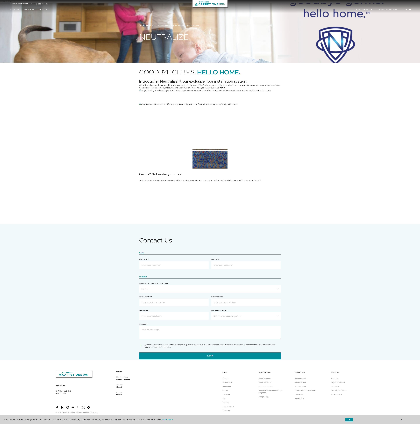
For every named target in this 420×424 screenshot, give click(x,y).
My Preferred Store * (219, 310)
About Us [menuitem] (334, 378)
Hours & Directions (365, 9)
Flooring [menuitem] (225, 378)
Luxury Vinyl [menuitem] (227, 382)
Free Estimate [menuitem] (228, 407)
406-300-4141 (43, 4)
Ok (349, 420)
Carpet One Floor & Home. (72, 412)
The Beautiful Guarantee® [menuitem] (305, 390)
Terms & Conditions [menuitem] (338, 390)
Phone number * (145, 297)
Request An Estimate (387, 9)
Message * (143, 324)
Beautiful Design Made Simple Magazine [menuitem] (271, 391)
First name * (143, 259)
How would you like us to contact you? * (154, 283)
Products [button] (14, 9)
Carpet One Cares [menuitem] (338, 382)
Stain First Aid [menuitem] (300, 382)
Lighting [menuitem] (225, 402)
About (154, 25)
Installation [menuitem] (299, 398)
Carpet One (143, 25)
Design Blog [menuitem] (263, 397)
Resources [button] (29, 9)
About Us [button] (42, 9)
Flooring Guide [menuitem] (300, 386)
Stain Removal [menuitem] (300, 378)
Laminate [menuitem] (226, 394)
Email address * (217, 297)
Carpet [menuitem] (225, 390)
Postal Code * (144, 310)
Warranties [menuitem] (299, 394)
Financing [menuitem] (226, 411)
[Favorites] (406, 9)
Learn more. (167, 420)
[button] (402, 9)
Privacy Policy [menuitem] (336, 394)
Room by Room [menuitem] (265, 378)
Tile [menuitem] (223, 398)
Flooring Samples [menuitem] (265, 386)
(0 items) (410, 9)
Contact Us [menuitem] (335, 386)
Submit (210, 356)
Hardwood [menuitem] (226, 386)
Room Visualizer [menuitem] (265, 382)
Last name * (215, 259)
